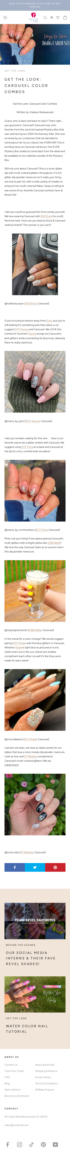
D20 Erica (46, 216)
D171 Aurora (22, 329)
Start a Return (12, 1089)
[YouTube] (55, 1144)
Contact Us (11, 1064)
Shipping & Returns (46, 1071)
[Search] (45, 17)
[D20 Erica (30, 303)
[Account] (51, 17)
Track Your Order (14, 1071)
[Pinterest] (43, 1144)
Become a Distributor (16, 1096)
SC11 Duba (30, 739)
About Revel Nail (44, 1064)
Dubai (18, 647)
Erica (49, 320)
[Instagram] (19, 1144)
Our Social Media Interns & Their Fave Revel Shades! (31, 958)
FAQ (7, 1077)
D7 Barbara (30, 756)
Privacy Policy (43, 1077)
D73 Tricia (27, 447)
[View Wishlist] (58, 17)
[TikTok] (31, 1144)
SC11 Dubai (19, 643)
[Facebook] (8, 1144)
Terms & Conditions (46, 1083)
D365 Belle (54, 543)
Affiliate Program (45, 1089)
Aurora (32, 333)
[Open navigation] (5, 17)
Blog (7, 1083)
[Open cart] (65, 17)
